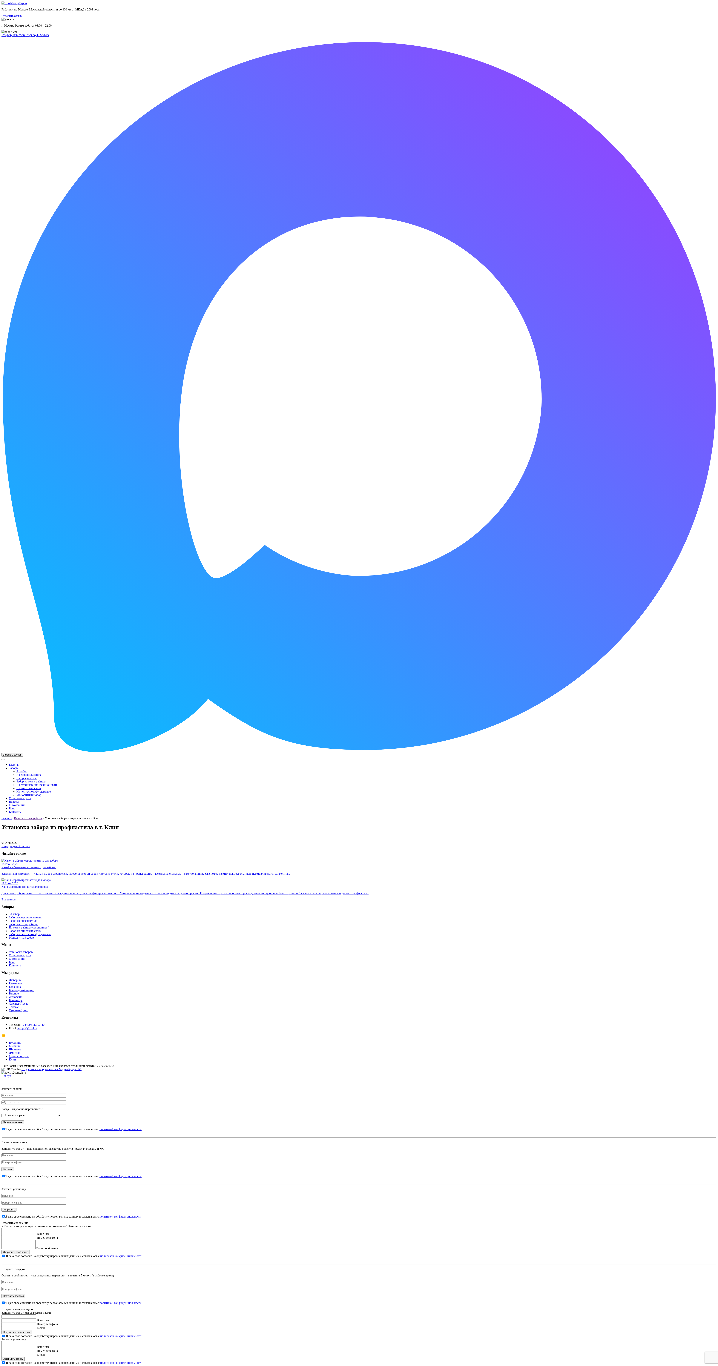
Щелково (15, 1049)
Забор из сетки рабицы (31, 781)
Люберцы (15, 980)
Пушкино (15, 1042)
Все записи (8, 899)
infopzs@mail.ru (27, 1028)
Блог (12, 808)
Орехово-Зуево (18, 1010)
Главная (14, 764)
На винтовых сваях (28, 788)
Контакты (15, 811)
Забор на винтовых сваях (25, 930)
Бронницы (15, 1000)
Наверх (6, 1076)
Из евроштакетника (29, 774)
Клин (12, 1059)
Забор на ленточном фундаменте (30, 934)
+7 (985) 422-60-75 (37, 35)
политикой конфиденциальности (120, 1129)
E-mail (41, 1328)
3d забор (21, 771)
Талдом (14, 1007)
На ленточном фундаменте (33, 791)
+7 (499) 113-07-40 (13, 35)
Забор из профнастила (23, 920)
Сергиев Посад (18, 1003)
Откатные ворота (20, 798)
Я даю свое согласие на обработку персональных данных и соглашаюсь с (74, 1256)
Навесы (14, 801)
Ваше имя (43, 1233)
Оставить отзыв (11, 15)
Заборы (13, 768)
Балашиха (15, 986)
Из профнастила (26, 778)
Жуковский (16, 996)
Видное (14, 993)
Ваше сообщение (47, 1248)
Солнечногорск (19, 1056)
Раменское (15, 983)
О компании (17, 805)
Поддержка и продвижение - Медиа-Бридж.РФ (52, 1069)
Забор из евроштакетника (25, 917)
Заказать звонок (12, 754)
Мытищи (15, 1046)
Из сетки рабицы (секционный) (36, 784)
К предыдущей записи (15, 846)
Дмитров (14, 1052)
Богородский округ (21, 990)
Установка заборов (21, 952)
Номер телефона (47, 1237)
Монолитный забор (28, 794)
